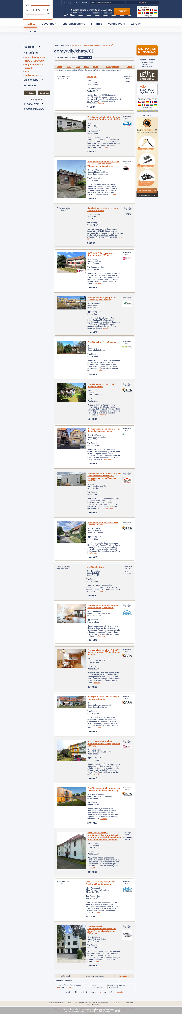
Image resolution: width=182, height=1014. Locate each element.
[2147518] (71, 944)
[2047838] (71, 702)
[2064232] (71, 613)
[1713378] (71, 124)
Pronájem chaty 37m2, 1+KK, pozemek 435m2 (101, 385)
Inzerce (31, 31)
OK (117, 1011)
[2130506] (71, 750)
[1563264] (71, 850)
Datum (129, 67)
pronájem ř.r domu (95, 567)
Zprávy (136, 24)
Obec (86, 67)
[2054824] (71, 532)
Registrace (44, 93)
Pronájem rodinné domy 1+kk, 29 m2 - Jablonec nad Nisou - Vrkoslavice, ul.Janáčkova (103, 163)
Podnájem (91, 76)
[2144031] (71, 438)
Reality (30, 24)
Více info (100, 103)
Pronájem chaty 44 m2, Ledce (101, 342)
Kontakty (67, 2)
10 (60, 987)
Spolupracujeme (74, 24)
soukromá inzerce (33, 75)
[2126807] (71, 302)
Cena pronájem (112, 67)
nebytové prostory (34, 64)
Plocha (59, 67)
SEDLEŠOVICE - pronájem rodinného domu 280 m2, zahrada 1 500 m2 (103, 743)
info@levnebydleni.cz (56, 1002)
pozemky (29, 68)
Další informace (104, 1011)
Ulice (78, 67)
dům (69, 67)
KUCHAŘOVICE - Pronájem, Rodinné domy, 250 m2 (100, 254)
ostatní (28, 71)
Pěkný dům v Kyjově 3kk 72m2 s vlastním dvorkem (102, 209)
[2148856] (71, 179)
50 (70, 987)
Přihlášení (29, 93)
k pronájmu (94, 45)
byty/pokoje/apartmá (35, 57)
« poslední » (120, 992)
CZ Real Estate (37, 3)
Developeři (49, 24)
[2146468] (71, 347)
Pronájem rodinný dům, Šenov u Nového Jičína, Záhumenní (103, 606)
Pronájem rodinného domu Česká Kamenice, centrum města (103, 430)
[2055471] (71, 392)
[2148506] (71, 479)
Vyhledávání (116, 24)
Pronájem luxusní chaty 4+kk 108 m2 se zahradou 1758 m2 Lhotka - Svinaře (104, 652)
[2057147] (71, 262)
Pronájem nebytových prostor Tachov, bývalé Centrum (101, 298)
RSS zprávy (130, 1002)
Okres (95, 67)
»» (124, 976)
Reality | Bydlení (76, 45)
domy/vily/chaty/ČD (34, 60)
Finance (96, 24)
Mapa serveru (81, 2)
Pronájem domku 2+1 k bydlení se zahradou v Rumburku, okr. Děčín (103, 118)
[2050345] (71, 658)
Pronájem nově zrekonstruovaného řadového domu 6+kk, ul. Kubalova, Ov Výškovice (101, 929)
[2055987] (71, 796)
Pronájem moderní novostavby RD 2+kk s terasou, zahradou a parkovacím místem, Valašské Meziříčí (104, 476)
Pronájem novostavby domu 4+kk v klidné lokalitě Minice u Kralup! (103, 789)
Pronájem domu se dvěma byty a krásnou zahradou (103, 698)
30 (67, 987)
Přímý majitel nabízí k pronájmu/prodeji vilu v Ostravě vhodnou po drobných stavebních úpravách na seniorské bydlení (104, 836)
